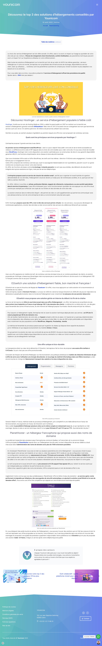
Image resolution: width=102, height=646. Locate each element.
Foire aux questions (8, 622)
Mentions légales (8, 610)
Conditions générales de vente (12, 614)
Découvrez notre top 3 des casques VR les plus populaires (34, 576)
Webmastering (54, 25)
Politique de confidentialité (88, 638)
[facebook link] (87, 613)
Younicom (41, 287)
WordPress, (13, 152)
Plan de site (6, 625)
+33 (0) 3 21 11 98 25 (46, 621)
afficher (58, 42)
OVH (19, 75)
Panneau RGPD (7, 618)
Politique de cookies (9, 607)
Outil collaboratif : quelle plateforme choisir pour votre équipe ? (67, 576)
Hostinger (9, 124)
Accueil (45, 25)
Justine (57, 22)
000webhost (38, 126)
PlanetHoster (24, 442)
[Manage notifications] (3, 643)
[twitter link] (83, 613)
